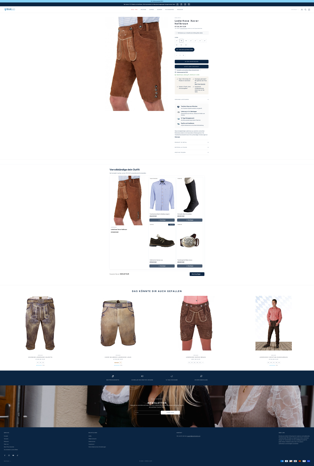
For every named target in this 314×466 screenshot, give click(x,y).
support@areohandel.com (193, 436)
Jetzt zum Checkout (191, 66)
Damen (151, 9)
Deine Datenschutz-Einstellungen (97, 447)
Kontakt (6, 436)
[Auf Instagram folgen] (9, 455)
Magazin (180, 9)
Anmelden (170, 412)
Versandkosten (183, 28)
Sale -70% (134, 9)
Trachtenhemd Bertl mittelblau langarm (160, 214)
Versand (6, 438)
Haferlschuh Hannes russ (156, 260)
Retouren (6, 441)
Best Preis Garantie (200, 84)
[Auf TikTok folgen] (17, 455)
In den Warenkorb (191, 61)
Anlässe (143, 9)
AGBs (90, 436)
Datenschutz (92, 441)
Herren (159, 9)
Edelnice (178, 17)
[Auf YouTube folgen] (13, 455)
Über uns (6, 444)
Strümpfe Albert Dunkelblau (184, 214)
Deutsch (294, 9)
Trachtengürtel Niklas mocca (184, 260)
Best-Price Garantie (9, 447)
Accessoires (169, 9)
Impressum (91, 444)
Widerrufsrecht (92, 438)
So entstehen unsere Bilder (11, 449)
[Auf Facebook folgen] (5, 455)
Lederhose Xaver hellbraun (119, 229)
